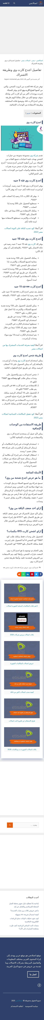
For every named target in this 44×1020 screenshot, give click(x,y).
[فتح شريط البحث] (14, 3)
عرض (28, 113)
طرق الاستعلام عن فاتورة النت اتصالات (22, 721)
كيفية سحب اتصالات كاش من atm (22, 692)
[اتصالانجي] (40, 3)
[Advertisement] (22, 29)
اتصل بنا (33, 974)
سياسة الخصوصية (31, 1006)
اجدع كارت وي (33, 568)
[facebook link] (39, 985)
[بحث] (10, 825)
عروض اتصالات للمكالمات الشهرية (22, 663)
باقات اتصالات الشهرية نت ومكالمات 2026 (22, 749)
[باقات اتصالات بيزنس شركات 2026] (22, 630)
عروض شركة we (22, 568)
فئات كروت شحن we (10, 568)
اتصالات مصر (25, 60)
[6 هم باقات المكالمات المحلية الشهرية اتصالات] (22, 601)
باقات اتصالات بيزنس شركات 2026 (22, 635)
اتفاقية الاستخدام (17, 1006)
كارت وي (32, 244)
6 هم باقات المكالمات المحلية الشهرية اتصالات (22, 606)
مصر (33, 60)
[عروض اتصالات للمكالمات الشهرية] (22, 659)
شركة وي (34, 155)
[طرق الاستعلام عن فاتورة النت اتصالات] (22, 716)
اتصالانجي (33, 3)
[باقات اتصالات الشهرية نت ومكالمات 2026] (22, 745)
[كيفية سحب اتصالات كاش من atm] (22, 687)
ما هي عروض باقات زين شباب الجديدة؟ (24, 911)
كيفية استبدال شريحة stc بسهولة (27, 914)
